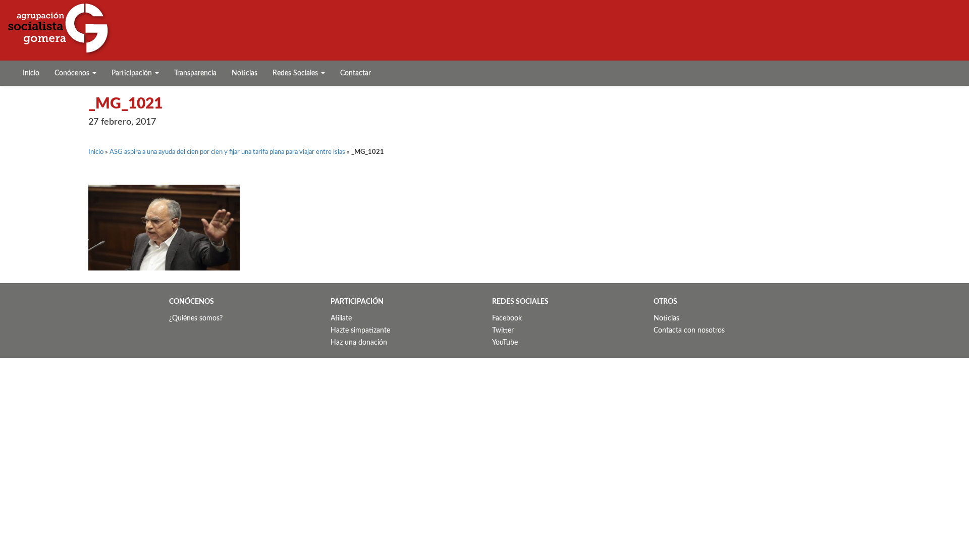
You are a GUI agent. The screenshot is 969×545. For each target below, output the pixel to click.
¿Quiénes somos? (196, 318)
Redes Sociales (296, 73)
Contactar (355, 73)
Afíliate (341, 318)
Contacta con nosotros (689, 330)
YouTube (505, 342)
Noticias (244, 73)
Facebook (507, 318)
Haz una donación (359, 342)
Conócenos (73, 73)
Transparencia (195, 73)
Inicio (31, 73)
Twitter (503, 330)
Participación (133, 73)
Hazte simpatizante (360, 330)
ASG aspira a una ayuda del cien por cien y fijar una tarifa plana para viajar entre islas (227, 152)
